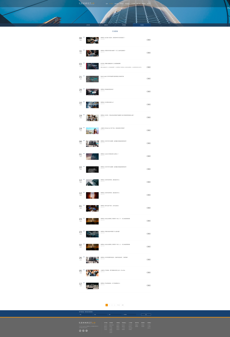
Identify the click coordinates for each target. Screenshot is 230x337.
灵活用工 (110, 326)
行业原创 (142, 24)
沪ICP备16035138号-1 (83, 327)
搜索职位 (117, 326)
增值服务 (123, 329)
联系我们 (149, 3)
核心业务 (130, 326)
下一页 (118, 305)
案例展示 (144, 3)
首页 (107, 3)
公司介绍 (88, 24)
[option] (115, 13)
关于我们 (111, 3)
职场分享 (117, 329)
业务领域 (116, 3)
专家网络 (110, 329)
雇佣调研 (136, 326)
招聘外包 (123, 326)
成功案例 (130, 329)
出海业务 (110, 332)
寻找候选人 (127, 3)
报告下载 (138, 3)
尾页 (123, 305)
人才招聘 (149, 326)
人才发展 (133, 3)
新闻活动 (106, 24)
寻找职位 (122, 3)
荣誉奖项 (124, 24)
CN (148, 2)
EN (150, 2)
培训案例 (142, 326)
